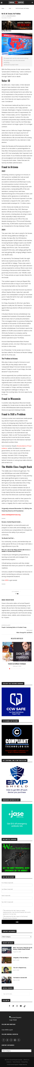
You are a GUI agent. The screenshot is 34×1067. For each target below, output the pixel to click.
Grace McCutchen (11, 16)
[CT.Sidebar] (17, 726)
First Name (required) (7, 882)
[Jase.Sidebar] (17, 805)
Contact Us (8, 1062)
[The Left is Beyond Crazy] (7, 970)
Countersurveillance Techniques (17, 664)
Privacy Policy (24, 1062)
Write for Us (26, 1059)
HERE (6, 580)
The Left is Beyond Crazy (19, 967)
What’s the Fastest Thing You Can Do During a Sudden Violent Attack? (22, 948)
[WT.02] (16, 844)
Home (3, 8)
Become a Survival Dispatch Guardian (13, 1059)
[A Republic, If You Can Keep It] (7, 960)
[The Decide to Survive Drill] (7, 980)
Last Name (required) (7, 889)
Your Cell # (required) (7, 902)
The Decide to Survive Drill (20, 977)
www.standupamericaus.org (11, 515)
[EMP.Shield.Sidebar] (17, 765)
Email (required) (6, 895)
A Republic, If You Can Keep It (20, 957)
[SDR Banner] (17, 22)
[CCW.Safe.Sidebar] (16, 688)
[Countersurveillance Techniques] (17, 651)
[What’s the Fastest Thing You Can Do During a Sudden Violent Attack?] (7, 950)
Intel (10, 8)
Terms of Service (16, 1062)
